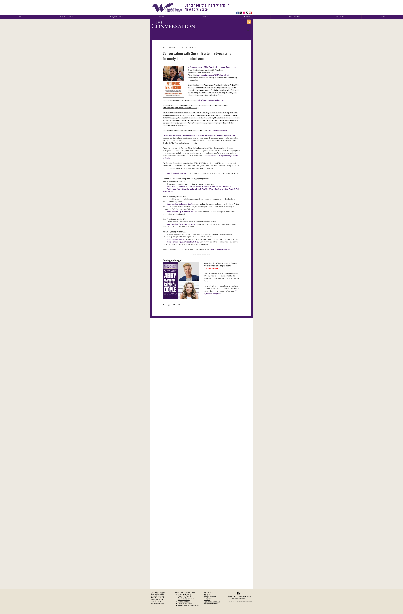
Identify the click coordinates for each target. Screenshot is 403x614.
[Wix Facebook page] (237, 13)
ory (211, 598)
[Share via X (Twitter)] (169, 305)
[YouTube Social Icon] (250, 13)
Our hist (207, 598)
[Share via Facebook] (164, 305)
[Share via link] (179, 305)
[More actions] (239, 47)
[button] (204, 17)
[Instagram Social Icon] (244, 13)
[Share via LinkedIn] (174, 305)
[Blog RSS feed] (249, 22)
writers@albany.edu (157, 603)
